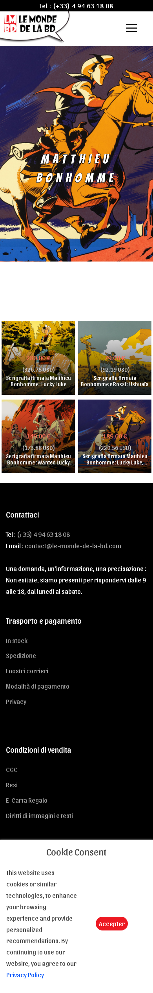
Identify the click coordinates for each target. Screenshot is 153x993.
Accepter (112, 923)
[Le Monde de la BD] (35, 26)
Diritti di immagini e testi (39, 815)
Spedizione (21, 655)
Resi (12, 785)
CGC (12, 769)
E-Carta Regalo (26, 800)
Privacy (16, 701)
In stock (16, 640)
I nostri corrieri (27, 670)
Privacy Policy (25, 974)
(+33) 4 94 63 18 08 (83, 5)
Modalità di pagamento (37, 686)
